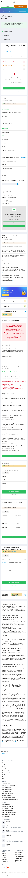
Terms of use (18, 854)
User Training (5, 774)
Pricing (3, 762)
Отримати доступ (7, 314)
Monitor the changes (8, 31)
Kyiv (3, 741)
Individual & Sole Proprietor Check (9, 785)
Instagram (4, 859)
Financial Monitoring (6, 787)
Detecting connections (7, 795)
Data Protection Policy (20, 856)
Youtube (4, 857)
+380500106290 (5, 203)
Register (14, 226)
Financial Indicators (6, 791)
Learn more (5, 295)
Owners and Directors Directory (9, 812)
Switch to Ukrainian (13, 27)
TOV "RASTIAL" (4, 753)
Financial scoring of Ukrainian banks (10, 799)
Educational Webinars (7, 772)
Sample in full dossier (15, 491)
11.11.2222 (4, 568)
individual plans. (22, 11)
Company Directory (6, 804)
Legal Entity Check (6, 783)
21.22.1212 (4, 573)
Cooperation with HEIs (7, 770)
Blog (3, 776)
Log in (7, 6)
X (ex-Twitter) (5, 861)
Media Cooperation (6, 768)
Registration (21, 6)
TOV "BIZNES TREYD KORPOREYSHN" (9, 755)
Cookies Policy (18, 858)
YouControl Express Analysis (8, 797)
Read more (23, 157)
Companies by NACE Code (7, 806)
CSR (3, 778)
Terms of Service (18, 852)
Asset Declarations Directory (8, 814)
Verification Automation (7, 793)
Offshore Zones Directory (7, 810)
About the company (6, 764)
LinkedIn (4, 855)
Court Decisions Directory (7, 808)
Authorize (14, 222)
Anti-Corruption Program (18, 861)
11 (12, 280)
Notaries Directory (6, 816)
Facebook (4, 853)
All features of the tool (14, 494)
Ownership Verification (7, 789)
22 (2, 272)
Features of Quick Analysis (14, 91)
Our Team (4, 766)
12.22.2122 (4, 562)
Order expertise (7, 39)
